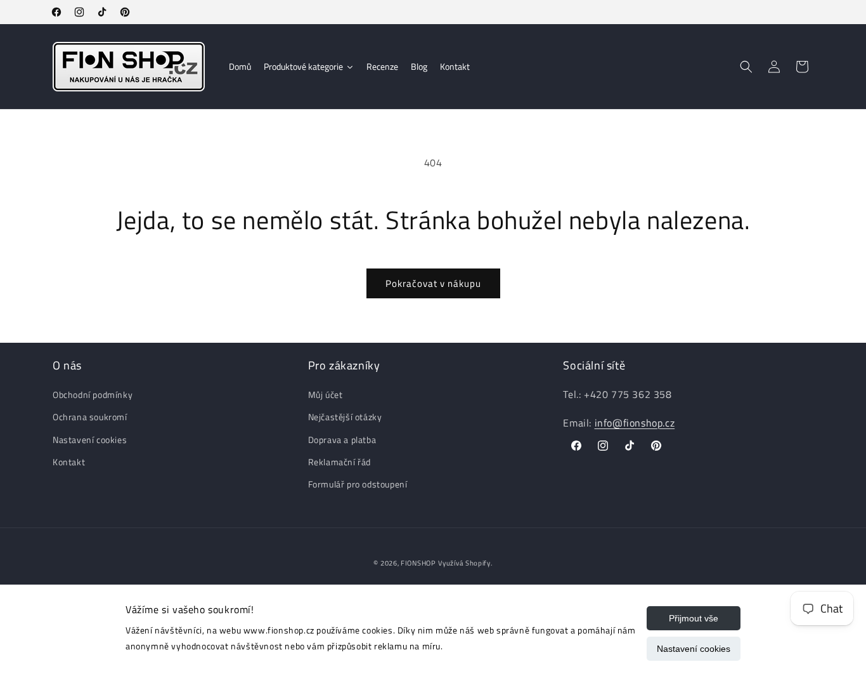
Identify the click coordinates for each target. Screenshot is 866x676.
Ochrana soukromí (90, 417)
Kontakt (69, 461)
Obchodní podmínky (92, 395)
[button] (746, 67)
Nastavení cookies (693, 649)
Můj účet (325, 395)
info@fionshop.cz (635, 422)
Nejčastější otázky (345, 417)
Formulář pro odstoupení (358, 484)
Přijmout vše (693, 618)
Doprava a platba (342, 439)
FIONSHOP (418, 563)
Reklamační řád (339, 461)
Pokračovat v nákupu (433, 283)
